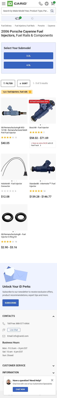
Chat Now (20, 389)
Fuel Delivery (6, 26)
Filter (9, 83)
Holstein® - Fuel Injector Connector (11, 184)
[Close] (52, 380)
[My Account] (47, 3)
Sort (25, 83)
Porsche (41, 26)
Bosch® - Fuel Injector (39, 127)
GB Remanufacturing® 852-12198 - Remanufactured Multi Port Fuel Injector (14, 130)
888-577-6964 (22, 323)
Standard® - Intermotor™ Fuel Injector (42, 184)
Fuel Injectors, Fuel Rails (25, 26)
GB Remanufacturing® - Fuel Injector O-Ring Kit (13, 235)
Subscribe (10, 303)
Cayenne (51, 26)
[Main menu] (3, 3)
